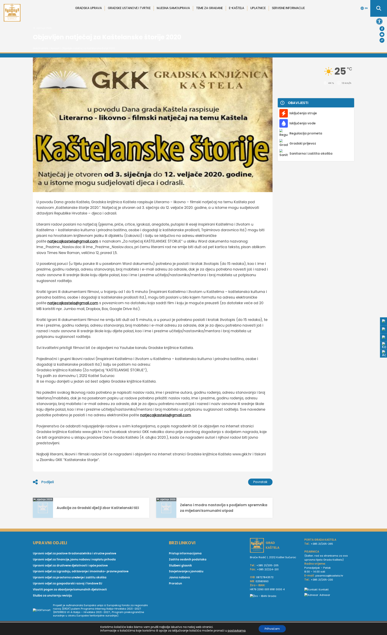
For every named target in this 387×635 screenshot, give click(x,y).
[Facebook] (382, 28)
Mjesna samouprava (173, 8)
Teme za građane (209, 8)
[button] (379, 21)
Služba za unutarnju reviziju (52, 596)
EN (366, 8)
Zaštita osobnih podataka (187, 559)
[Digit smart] (43, 610)
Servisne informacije (288, 8)
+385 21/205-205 (267, 565)
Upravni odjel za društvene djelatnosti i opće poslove (70, 565)
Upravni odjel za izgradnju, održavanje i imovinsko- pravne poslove (80, 571)
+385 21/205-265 (322, 544)
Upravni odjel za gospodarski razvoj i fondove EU (67, 583)
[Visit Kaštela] (382, 40)
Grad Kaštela (40, 48)
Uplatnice (258, 8)
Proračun (175, 583)
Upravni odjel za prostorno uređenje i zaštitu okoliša (69, 577)
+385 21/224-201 (268, 569)
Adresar (324, 595)
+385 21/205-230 (322, 580)
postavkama (237, 630)
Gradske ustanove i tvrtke (129, 8)
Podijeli (47, 482)
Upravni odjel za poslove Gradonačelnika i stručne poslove (74, 553)
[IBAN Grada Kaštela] (275, 596)
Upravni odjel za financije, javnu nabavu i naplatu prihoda (74, 559)
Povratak (260, 482)
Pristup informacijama (185, 553)
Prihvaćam (272, 629)
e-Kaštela (236, 8)
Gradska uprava (88, 8)
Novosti (55, 48)
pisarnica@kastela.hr (329, 576)
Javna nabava (179, 577)
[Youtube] (382, 34)
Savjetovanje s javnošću (186, 571)
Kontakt (324, 589)
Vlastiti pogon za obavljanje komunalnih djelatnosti (70, 589)
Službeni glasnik (180, 565)
